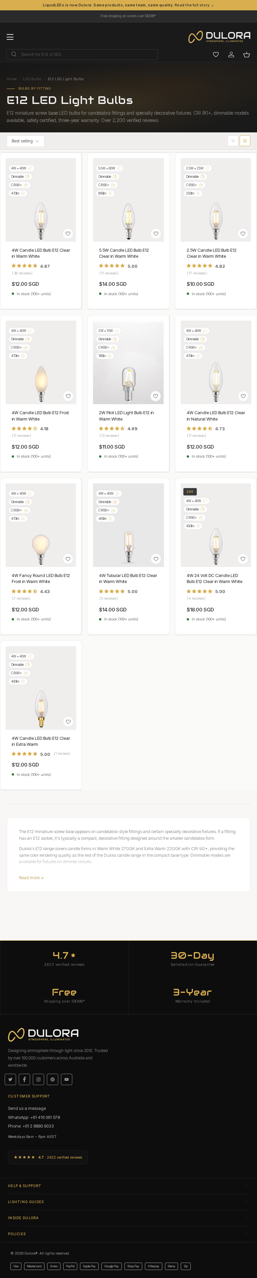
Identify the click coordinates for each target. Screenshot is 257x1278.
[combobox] (82, 54)
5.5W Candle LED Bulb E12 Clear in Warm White (124, 253)
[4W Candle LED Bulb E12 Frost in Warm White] (41, 362)
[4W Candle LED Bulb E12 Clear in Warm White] (41, 200)
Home (12, 79)
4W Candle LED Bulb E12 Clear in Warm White (41, 253)
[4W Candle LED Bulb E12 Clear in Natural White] (216, 362)
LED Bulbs (32, 79)
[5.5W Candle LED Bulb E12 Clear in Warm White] (128, 200)
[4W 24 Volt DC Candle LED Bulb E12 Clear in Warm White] (216, 525)
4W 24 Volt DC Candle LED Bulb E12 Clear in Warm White (214, 578)
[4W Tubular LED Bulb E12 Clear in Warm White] (128, 525)
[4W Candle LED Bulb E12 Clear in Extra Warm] (41, 688)
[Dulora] (222, 37)
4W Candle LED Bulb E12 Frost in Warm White (40, 415)
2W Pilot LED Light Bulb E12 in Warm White (126, 415)
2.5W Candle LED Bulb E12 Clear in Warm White (212, 253)
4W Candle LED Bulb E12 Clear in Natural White (216, 415)
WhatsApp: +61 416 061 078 (34, 1117)
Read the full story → (194, 5)
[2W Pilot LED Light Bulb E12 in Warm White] (128, 362)
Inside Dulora (23, 1218)
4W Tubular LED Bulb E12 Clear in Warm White (128, 578)
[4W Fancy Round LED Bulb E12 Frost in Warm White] (41, 525)
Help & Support (24, 1186)
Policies (17, 1234)
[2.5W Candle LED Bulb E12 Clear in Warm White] (216, 200)
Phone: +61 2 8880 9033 (31, 1126)
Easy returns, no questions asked (128, 18)
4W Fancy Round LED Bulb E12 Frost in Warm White (41, 578)
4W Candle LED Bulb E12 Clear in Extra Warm (41, 741)
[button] (246, 54)
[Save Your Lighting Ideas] (215, 54)
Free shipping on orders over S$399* (128, 14)
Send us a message (27, 1108)
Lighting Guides (26, 1202)
